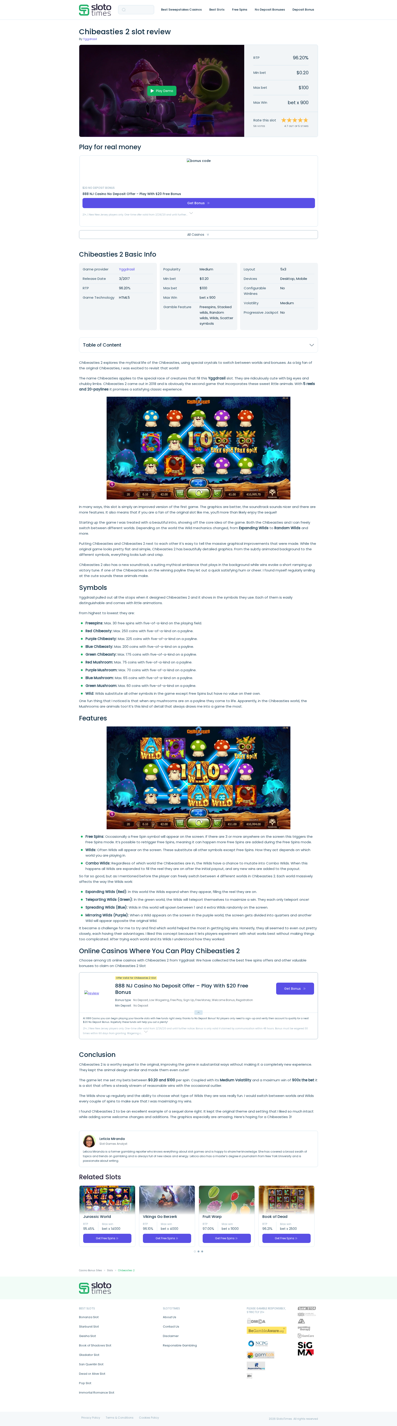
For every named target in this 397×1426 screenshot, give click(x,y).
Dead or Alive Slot (92, 1373)
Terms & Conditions (119, 1418)
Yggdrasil (90, 39)
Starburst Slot (89, 1326)
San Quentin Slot (91, 1364)
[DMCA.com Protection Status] (256, 1321)
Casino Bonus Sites (90, 1270)
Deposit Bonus (303, 9)
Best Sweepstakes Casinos (181, 9)
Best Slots (216, 9)
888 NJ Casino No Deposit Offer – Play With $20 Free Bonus (131, 194)
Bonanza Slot (89, 1317)
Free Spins (239, 9)
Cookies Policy (149, 1418)
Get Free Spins (105, 1238)
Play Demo (164, 91)
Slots (110, 1270)
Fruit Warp (212, 1216)
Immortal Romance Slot (96, 1392)
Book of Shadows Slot (95, 1345)
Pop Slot (85, 1383)
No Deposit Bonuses (270, 9)
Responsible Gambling (180, 1345)
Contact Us (171, 1326)
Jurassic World (97, 1216)
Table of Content (102, 345)
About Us (169, 1317)
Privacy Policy (90, 1418)
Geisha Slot (87, 1336)
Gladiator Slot (89, 1355)
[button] (195, 1251)
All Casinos (195, 234)
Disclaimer (171, 1336)
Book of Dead (274, 1216)
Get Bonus (196, 203)
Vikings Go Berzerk (160, 1216)
